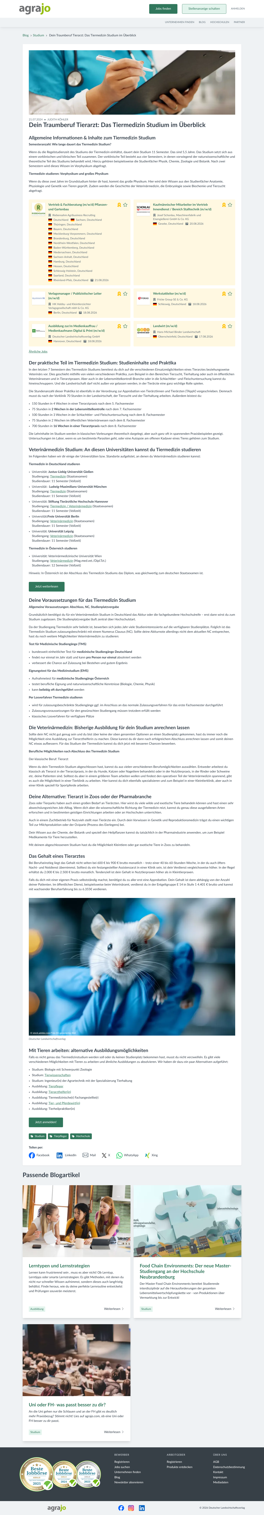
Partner (239, 22)
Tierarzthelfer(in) (60, 1092)
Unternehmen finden (179, 22)
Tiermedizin (58, 476)
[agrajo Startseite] (34, 9)
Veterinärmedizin (61, 521)
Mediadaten (220, 1482)
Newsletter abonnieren (128, 1482)
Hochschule (83, 1136)
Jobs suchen (122, 1467)
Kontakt (218, 1472)
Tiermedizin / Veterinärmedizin (71, 506)
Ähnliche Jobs (38, 351)
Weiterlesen (112, 1309)
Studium (38, 35)
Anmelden (238, 9)
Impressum (220, 1477)
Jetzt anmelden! (46, 1122)
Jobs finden (163, 8)
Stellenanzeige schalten (204, 8)
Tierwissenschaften (57, 1075)
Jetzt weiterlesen (46, 586)
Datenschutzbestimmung (229, 1467)
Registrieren (122, 1461)
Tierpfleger (56, 1086)
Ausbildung (37, 1309)
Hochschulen (219, 22)
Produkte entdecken (179, 1467)
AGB (216, 1461)
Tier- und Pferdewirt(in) (64, 1103)
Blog (202, 22)
